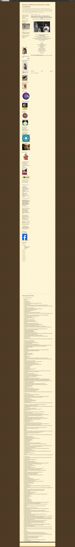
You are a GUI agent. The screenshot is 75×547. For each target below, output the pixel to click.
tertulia (25, 506)
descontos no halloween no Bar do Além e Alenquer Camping (32, 375)
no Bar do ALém (26, 441)
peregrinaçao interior (27, 466)
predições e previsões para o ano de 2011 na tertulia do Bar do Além (33, 468)
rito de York (26, 483)
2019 (23, 243)
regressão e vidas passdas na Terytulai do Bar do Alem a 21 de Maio (33, 481)
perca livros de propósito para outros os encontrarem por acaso (32, 463)
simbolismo (25, 497)
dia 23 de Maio (26, 377)
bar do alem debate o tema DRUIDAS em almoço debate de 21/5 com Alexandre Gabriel (36, 349)
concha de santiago (27, 367)
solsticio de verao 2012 (27, 499)
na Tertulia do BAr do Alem (28, 439)
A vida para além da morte (27, 316)
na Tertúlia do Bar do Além (28, 440)
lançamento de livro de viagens (28, 420)
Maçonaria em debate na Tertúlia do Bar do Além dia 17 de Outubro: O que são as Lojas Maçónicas (38, 425)
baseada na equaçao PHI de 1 (28, 353)
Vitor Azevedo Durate (27, 540)
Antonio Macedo (26, 336)
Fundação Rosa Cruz (27, 409)
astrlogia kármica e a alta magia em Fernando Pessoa (31, 344)
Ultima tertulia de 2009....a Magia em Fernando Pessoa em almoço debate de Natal (35, 533)
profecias (25, 471)
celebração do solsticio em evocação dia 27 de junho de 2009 (32, 361)
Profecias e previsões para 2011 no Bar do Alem (30, 472)
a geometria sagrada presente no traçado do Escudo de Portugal (33, 308)
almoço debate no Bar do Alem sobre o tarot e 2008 (31, 325)
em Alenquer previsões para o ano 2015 (29, 390)
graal (25, 410)
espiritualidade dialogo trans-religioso (29, 400)
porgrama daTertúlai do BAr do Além (29, 467)
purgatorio (25, 475)
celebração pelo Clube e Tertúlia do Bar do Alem (31, 363)
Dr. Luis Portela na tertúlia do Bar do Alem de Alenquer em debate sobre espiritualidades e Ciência (37, 380)
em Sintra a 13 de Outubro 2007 (28, 395)
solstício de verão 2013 (27, 500)
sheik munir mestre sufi (27, 496)
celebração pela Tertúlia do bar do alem (29, 362)
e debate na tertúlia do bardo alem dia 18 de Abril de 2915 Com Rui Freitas (34, 383)
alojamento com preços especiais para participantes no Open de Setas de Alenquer (35, 328)
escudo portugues (26, 398)
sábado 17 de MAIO (27, 491)
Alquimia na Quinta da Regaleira (28, 330)
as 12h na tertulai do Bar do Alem (28, 340)
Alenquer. (25, 322)
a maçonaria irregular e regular (28, 310)
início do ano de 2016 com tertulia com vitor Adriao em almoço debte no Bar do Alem (36, 414)
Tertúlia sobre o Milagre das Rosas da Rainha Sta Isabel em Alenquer (33, 521)
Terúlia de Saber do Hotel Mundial (29, 525)
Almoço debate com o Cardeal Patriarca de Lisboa (31, 323)
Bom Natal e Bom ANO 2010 (28, 354)
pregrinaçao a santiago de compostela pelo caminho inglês (32, 469)
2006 (23, 260)
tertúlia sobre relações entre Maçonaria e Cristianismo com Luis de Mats (34, 522)
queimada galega (26, 476)
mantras (25, 429)
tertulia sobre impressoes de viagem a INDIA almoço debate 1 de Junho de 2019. (35, 520)
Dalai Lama (25, 372)
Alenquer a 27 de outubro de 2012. (29, 319)
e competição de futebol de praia (28, 382)
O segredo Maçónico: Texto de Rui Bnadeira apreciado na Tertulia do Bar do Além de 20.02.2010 (37, 457)
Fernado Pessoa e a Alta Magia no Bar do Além (30, 405)
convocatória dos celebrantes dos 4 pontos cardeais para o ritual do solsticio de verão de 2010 (37, 370)
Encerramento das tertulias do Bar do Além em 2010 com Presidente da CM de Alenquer (36, 396)
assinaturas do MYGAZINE (28, 343)
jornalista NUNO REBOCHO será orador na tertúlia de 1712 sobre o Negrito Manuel (42, 55)
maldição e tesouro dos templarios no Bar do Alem (31, 428)
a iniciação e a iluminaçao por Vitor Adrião (30, 309)
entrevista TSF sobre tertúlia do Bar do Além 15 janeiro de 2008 (33, 397)
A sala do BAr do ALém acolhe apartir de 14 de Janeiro (31, 312)
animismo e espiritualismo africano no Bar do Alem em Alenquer (33, 335)
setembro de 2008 (26, 495)
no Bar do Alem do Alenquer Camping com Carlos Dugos (32, 442)
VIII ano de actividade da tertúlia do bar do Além (31, 536)
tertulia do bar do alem (27, 512)
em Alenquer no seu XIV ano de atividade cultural (31, 389)
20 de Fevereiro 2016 (27, 302)
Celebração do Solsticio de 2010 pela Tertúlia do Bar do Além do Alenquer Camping (36, 357)
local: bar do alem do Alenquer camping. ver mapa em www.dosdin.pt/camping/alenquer (36, 423)
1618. (25, 300)
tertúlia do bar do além (27, 513)
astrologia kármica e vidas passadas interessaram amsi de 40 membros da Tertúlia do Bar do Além (37, 345)
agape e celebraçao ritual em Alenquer (29, 317)
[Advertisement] (26, 277)
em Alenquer (26, 387)
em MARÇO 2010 (26, 393)
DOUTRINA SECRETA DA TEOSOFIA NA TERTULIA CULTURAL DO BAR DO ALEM (36, 379)
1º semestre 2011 (26, 301)
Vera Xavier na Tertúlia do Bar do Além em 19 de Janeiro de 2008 (33, 535)
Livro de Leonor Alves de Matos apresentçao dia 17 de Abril (32, 422)
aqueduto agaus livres (27, 337)
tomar (25, 530)
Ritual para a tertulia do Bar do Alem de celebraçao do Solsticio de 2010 (34, 489)
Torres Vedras (26, 531)
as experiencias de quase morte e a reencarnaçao (30, 342)
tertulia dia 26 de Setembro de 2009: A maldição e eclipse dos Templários (34, 510)
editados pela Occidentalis (28, 386)
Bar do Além (26, 348)
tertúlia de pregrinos (27, 509)
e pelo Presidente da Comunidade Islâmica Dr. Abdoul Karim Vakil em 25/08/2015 (35, 384)
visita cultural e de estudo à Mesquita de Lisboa (30, 537)
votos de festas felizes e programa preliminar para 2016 (31, 541)
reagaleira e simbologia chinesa (28, 478)
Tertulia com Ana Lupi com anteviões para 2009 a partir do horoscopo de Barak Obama (36, 508)
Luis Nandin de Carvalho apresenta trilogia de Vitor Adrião (32, 424)
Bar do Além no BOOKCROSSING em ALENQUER (31, 350)
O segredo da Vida (26, 456)
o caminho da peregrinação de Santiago (29, 447)
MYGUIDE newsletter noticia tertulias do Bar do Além (31, 438)
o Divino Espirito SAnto (27, 449)
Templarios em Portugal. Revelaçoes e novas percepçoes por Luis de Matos (34, 505)
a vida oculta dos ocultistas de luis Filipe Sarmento (31, 315)
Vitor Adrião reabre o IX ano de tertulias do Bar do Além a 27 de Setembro (34, 539)
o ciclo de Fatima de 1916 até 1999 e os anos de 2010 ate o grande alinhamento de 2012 (36, 448)
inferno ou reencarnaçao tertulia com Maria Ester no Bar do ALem (33, 413)
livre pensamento (26, 421)
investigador (26, 416)
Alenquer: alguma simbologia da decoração (30, 321)
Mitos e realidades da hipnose (28, 436)
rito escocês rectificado (27, 484)
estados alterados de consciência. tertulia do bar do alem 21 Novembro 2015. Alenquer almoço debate (38, 402)
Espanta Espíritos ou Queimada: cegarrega (30, 399)
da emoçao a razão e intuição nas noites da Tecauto (31, 371)
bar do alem (25, 347)
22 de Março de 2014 (27, 304)
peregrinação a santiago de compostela (29, 465)
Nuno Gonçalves (26, 444)
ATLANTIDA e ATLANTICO (28, 346)
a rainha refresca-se (26, 311)
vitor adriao (25, 538)
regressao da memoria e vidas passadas (29, 480)
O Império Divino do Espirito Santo (29, 450)
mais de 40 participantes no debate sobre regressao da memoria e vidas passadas (35, 427)
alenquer (25, 318)
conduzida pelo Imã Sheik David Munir (29, 368)
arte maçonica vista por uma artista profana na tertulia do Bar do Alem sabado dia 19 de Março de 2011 (38, 338)
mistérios (25, 433)
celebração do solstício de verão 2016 (29, 360)
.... (24, 298)
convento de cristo (26, 369)
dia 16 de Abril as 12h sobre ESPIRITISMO (30, 376)
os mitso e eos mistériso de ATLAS (29, 461)
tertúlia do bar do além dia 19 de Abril (29, 514)
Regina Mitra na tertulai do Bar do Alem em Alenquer (31, 479)
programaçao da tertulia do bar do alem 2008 (30, 473)
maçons (25, 426)
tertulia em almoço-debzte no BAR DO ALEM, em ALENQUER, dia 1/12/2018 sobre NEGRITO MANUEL (41, 16)
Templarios (25, 504)
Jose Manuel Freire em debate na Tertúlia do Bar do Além (32, 419)
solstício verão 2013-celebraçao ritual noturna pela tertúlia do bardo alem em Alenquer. (36, 502)
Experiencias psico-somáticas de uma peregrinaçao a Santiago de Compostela (35, 404)
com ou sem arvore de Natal (28, 365)
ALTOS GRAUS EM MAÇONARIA (29, 331)
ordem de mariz (26, 460)
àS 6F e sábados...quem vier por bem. (29, 341)
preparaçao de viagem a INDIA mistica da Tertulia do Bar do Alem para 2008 (34, 470)
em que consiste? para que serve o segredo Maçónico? (31, 394)
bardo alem (25, 352)
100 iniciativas (26, 299)
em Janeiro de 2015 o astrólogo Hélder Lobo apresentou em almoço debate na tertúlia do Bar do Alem (38, 391)
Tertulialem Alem (24, 233)
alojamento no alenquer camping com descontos (31, 329)
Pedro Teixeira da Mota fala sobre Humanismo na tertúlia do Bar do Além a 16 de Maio (36, 462)
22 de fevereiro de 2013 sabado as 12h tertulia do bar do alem (32, 303)
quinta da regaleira (26, 477)
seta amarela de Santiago (27, 494)
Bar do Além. (26, 351)
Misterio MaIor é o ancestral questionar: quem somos (31, 432)
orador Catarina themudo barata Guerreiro (30, 459)
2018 (23, 244)
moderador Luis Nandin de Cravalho (29, 437)
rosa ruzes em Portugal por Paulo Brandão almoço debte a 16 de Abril (33, 490)
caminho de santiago (27, 356)
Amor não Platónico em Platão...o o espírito (30, 332)
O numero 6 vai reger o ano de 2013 (29, 452)
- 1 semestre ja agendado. (27, 297)
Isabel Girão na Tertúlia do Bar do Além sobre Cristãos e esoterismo (33, 417)
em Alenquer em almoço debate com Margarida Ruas (31, 388)
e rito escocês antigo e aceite (28, 385)
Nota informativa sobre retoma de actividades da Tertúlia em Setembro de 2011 (35, 443)
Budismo (25, 355)
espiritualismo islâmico (27, 401)
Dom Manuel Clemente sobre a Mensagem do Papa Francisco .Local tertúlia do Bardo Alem (36, 378)
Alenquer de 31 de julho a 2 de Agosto (29, 320)
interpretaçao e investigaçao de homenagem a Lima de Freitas (32, 415)
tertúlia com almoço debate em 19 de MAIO (30, 507)
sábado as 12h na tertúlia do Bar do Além (30, 492)
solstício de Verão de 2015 (28, 501)
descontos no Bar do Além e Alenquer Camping (30, 374)
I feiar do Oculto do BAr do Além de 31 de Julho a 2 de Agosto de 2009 (34, 411)
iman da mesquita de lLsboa (28, 412)
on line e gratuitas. (26, 458)
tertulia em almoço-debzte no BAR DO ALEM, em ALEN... (27, 247)
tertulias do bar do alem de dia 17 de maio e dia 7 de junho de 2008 (33, 524)
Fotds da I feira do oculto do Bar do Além (30, 408)
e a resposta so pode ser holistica (28, 381)
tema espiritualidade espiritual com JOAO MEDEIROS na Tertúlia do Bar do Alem (35, 503)
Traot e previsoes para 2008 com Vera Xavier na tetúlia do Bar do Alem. (34, 532)
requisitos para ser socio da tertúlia (29, 482)
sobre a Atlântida (26, 498)
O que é (25, 453)
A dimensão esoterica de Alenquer (29, 307)
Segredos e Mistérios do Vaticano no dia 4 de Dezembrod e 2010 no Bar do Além (35, 493)
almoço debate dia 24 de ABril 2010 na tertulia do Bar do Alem (33, 324)
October (25, 245)
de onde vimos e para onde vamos (29, 373)
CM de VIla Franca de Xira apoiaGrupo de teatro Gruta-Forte (32, 364)
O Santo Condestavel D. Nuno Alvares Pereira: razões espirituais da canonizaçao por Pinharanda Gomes (38, 454)
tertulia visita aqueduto (27, 523)
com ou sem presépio (27, 366)
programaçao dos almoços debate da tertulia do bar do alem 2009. (33, 474)
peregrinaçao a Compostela (28, 464)
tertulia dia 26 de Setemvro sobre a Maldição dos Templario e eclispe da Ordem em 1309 (36, 511)
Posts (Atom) (36, 72)
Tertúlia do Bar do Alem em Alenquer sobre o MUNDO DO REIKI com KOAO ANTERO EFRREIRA (38, 517)
